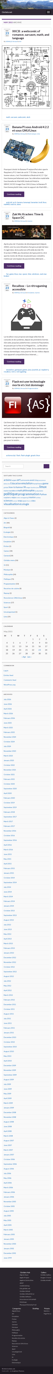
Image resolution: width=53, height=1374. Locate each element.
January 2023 (9, 760)
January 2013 (9, 953)
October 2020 (9, 784)
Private (47, 1308)
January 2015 (9, 873)
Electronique (32, 134)
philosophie (29, 490)
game (11, 274)
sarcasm (14, 117)
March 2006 (8, 1187)
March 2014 (8, 896)
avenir (32, 480)
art (19, 479)
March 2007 (8, 1150)
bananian (34, 202)
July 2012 (7, 981)
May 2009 (7, 1094)
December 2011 (10, 1004)
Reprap (6, 593)
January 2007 (9, 1155)
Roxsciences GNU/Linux (13, 598)
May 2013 (7, 934)
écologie (24, 504)
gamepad (18, 370)
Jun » (29, 657)
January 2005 (9, 1239)
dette (5, 484)
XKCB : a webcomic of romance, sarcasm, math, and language (30, 34)
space (25, 274)
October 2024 (9, 742)
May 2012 (7, 986)
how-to (12, 487)
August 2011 (9, 1014)
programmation (28, 494)
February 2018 (9, 812)
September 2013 (10, 915)
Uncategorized (9, 612)
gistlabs (6, 487)
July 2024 (7, 746)
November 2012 (10, 962)
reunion (32, 497)
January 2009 (9, 1108)
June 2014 (8, 892)
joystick (35, 370)
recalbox (7, 372)
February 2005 (9, 1234)
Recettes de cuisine (11, 588)
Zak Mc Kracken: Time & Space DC (27, 215)
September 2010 (10, 1047)
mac (20, 274)
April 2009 (8, 1098)
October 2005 (9, 1206)
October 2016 (9, 835)
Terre (29, 501)
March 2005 (8, 1230)
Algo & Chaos (9, 518)
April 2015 (8, 864)
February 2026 (9, 718)
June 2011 (8, 1023)
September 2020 (10, 788)
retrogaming (21, 372)
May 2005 (7, 1220)
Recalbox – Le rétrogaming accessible (29, 287)
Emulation (31, 293)
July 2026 (7, 699)
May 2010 (7, 1056)
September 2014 (10, 882)
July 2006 (7, 1173)
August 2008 (9, 1122)
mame (6, 491)
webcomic (22, 117)
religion (14, 497)
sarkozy (38, 497)
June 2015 (8, 854)
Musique (7, 570)
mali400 (7, 204)
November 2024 (10, 737)
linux (44, 202)
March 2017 (8, 821)
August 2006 (9, 1169)
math (8, 117)
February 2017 (9, 826)
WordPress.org (9, 685)
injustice (33, 487)
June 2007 (8, 1145)
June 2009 (8, 1089)
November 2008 (10, 1117)
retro (13, 372)
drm (9, 484)
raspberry (45, 370)
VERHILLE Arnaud (12, 41)
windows (35, 274)
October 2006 (9, 1159)
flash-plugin (25, 455)
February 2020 (9, 798)
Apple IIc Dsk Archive (26, 1280)
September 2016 (10, 840)
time (29, 274)
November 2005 (10, 1201)
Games (30, 221)
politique (11, 494)
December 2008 (10, 1112)
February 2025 (9, 732)
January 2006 (9, 1197)
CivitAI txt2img (24, 1286)
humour (19, 487)
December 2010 (10, 1037)
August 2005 (9, 1211)
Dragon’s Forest (45, 1278)
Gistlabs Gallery (45, 1275)
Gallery (43, 1272)
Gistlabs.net (7, 12)
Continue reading (14, 194)
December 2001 (10, 1253)
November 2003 (10, 1244)
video (33, 501)
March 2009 (8, 1103)
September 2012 (10, 972)
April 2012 (8, 990)
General (7, 556)
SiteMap (35, 1308)
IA (24, 487)
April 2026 (8, 709)
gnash (33, 455)
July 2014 (7, 887)
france (40, 484)
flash (18, 455)
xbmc (19, 204)
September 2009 (10, 1075)
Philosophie (8, 574)
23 (39, 650)
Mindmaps (23, 1302)
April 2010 (8, 1061)
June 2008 (8, 1126)
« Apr (24, 657)
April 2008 (8, 1131)
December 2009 (10, 1065)
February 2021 (9, 779)
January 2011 (9, 1033)
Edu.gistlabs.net (24, 1288)
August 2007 (9, 1140)
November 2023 (10, 751)
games (24, 370)
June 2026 (8, 704)
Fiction (6, 546)
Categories (16, 1308)
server (15, 501)
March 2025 (8, 727)
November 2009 (10, 1070)
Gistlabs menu (9, 560)
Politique (7, 579)
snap (20, 500)
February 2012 (9, 1000)
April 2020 (8, 793)
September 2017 (10, 817)
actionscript (11, 455)
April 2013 (8, 939)
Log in (6, 671)
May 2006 (7, 1178)
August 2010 (9, 1051)
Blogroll (6, 527)
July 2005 (7, 1216)
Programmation (33, 388)
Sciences (7, 602)
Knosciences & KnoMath (27, 1299)
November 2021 (10, 770)
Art (20, 41)
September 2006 (10, 1164)
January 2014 (9, 906)
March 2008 (8, 1136)
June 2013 (8, 929)
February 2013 (9, 948)
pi (39, 370)
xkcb (28, 117)
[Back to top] (47, 1368)
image (28, 487)
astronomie (25, 480)
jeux (29, 370)
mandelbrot (13, 491)
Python (43, 494)
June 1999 (8, 1258)
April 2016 (8, 845)
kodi (40, 202)
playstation (39, 491)
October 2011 (9, 1009)
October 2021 (9, 774)
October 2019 (9, 803)
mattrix (13, 204)
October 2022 (9, 765)
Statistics (47, 1311)
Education (15, 483)
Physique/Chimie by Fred (27, 1305)
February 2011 (9, 1028)
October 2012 (9, 967)
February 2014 (9, 901)
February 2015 (9, 868)
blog (36, 480)
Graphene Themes (18, 1371)
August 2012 (9, 976)
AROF (21, 1283)
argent (14, 480)
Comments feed (10, 680)
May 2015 (7, 859)
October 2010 (9, 1042)
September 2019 (10, 807)
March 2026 (8, 713)
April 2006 (8, 1183)
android (9, 202)
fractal (35, 484)
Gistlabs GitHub (24, 1291)
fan (7, 274)
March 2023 (8, 756)
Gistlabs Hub (25, 1272)
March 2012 (8, 995)
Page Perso (47, 1314)
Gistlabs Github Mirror (26, 1294)
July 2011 (7, 1018)
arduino (8, 479)
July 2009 (7, 1084)
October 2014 (9, 878)
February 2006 (9, 1192)
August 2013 (9, 920)
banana (20, 202)
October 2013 (9, 910)
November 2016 (10, 831)
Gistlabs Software (25, 1297)
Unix (38, 134)
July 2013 (7, 925)
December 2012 (10, 957)
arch (14, 202)
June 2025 (8, 723)
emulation (10, 370)
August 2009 (9, 1079)
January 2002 (9, 1248)
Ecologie (7, 532)
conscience (42, 480)
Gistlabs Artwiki (45, 1280)
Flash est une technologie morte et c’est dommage (28, 383)
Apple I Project (24, 1278)
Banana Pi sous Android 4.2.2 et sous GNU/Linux (30, 128)
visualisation (11, 504)
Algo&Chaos (16, 1311)
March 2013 (8, 943)
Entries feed (8, 675)
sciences (8, 500)
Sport (6, 607)
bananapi (26, 202)
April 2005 (8, 1225)
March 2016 (8, 849)
